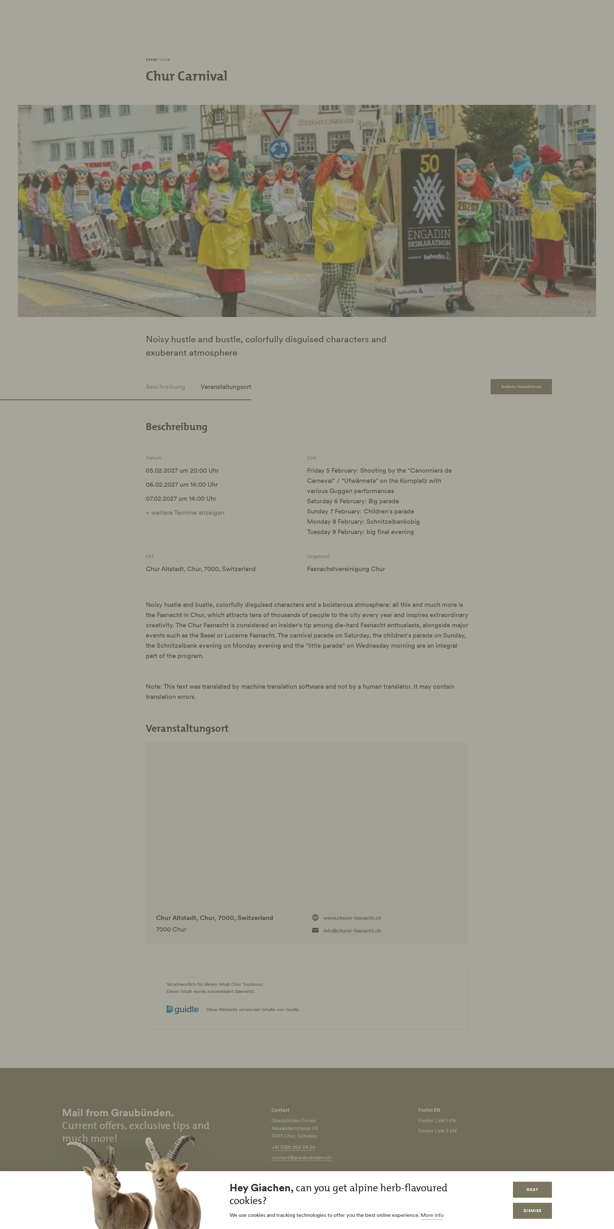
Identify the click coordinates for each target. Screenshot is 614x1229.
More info (432, 1215)
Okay (532, 1189)
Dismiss (532, 1210)
